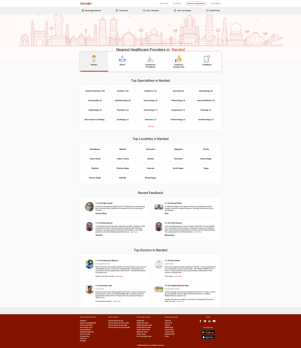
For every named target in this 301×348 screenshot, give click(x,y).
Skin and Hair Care (86, 327)
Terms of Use (169, 329)
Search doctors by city (115, 321)
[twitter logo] (205, 322)
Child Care (83, 338)
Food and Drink (85, 334)
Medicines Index (142, 332)
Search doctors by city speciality (119, 327)
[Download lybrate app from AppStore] (208, 339)
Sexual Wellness (85, 329)
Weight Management (87, 332)
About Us (168, 321)
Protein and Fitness (86, 325)
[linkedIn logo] (209, 322)
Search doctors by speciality (117, 325)
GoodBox (83, 341)
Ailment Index (141, 334)
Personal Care (84, 336)
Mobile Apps (169, 327)
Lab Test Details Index (144, 336)
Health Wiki (140, 321)
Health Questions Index (144, 325)
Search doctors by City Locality (118, 323)
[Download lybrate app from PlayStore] (208, 334)
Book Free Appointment (196, 3)
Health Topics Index (143, 329)
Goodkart (83, 321)
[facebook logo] (200, 322)
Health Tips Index (142, 323)
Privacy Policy (169, 332)
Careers (167, 325)
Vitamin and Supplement (88, 323)
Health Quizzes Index (144, 327)
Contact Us (168, 323)
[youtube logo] (214, 322)
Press (167, 336)
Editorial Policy (170, 334)
